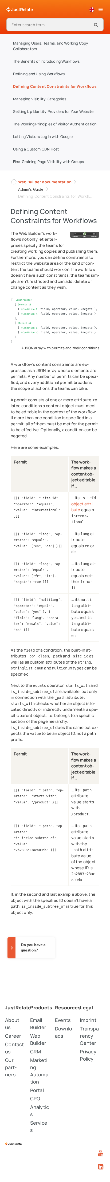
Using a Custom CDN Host (36, 149)
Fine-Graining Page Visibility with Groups (48, 161)
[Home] (19, 9)
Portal (37, 1090)
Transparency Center (89, 1035)
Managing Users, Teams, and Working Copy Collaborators (50, 46)
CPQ (35, 1098)
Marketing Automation (39, 1071)
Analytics (39, 1110)
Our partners (11, 1067)
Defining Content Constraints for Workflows (55, 86)
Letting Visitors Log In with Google (43, 136)
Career (13, 1036)
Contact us (14, 1048)
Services (38, 1126)
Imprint (88, 1020)
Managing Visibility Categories (39, 98)
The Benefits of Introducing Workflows (46, 61)
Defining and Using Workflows (39, 73)
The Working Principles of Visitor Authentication (55, 123)
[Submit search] (96, 24)
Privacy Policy (88, 1055)
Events (63, 1020)
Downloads (63, 1032)
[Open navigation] (100, 9)
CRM (35, 1051)
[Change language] (91, 9)
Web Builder (38, 1039)
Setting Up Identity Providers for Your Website (53, 111)
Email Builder (38, 1023)
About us (12, 1023)
